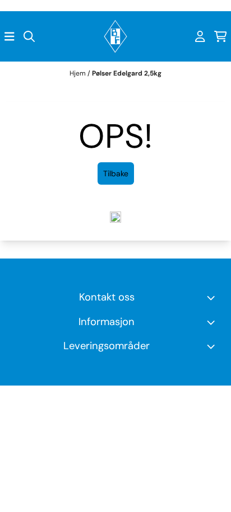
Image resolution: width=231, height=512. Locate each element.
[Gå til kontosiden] (200, 36)
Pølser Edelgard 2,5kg (126, 73)
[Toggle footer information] (213, 297)
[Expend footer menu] (213, 321)
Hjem (78, 73)
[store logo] (115, 36)
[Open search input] (29, 36)
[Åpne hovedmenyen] (9, 36)
